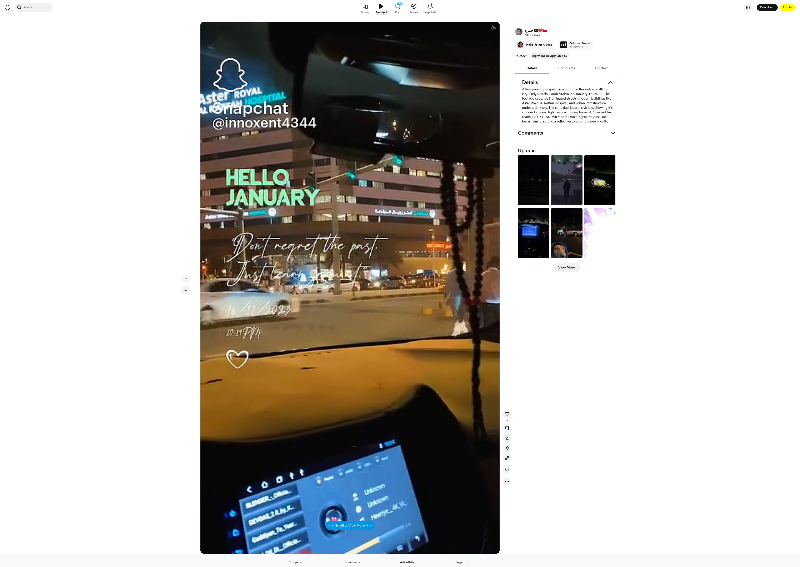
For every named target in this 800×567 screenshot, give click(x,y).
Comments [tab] (567, 68)
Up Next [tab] (601, 68)
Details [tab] (532, 68)
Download (767, 7)
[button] (493, 28)
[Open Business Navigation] (748, 7)
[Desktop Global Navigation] (7, 7)
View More (566, 267)
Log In (787, 7)
